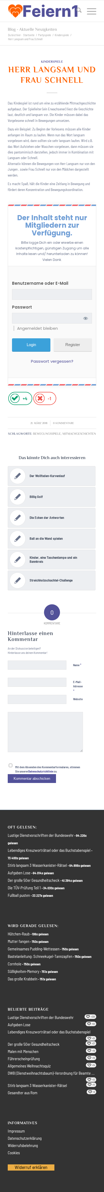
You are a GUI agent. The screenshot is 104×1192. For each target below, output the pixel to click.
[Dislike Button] (40, 398)
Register (72, 344)
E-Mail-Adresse (78, 686)
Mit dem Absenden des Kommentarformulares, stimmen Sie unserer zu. (47, 769)
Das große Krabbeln (22, 978)
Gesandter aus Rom (22, 1092)
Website (78, 699)
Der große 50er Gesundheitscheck (33, 880)
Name (77, 665)
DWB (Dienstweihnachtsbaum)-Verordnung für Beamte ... (51, 1073)
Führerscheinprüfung (24, 1058)
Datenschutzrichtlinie (40, 771)
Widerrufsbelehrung (23, 1145)
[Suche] (76, 11)
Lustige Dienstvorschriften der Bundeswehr (41, 835)
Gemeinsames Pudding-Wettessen (33, 948)
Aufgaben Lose (19, 872)
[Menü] (89, 11)
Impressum (16, 1131)
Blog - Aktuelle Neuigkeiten (32, 29)
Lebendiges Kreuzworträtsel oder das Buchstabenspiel (49, 850)
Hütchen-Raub (19, 933)
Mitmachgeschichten (79, 433)
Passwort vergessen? (52, 361)
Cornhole (14, 963)
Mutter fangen (18, 941)
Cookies (14, 1152)
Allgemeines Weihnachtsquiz (29, 1065)
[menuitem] (76, 11)
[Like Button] (14, 398)
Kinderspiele (52, 61)
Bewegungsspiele (47, 433)
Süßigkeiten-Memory (23, 971)
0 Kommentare (63, 423)
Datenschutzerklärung (25, 1138)
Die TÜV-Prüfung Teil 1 (24, 887)
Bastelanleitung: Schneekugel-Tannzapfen (40, 956)
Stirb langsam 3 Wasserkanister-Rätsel (37, 865)
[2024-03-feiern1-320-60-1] (43, 11)
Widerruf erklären (31, 1167)
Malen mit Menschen (23, 1051)
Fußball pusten (19, 895)
